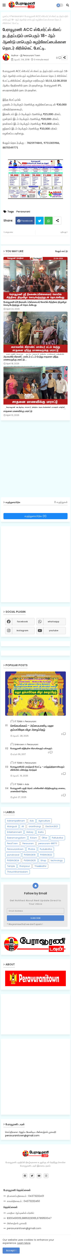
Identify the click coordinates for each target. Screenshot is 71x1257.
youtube (53, 630)
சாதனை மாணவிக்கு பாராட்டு (17, 411)
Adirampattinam (16, 820)
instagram (22, 630)
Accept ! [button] (11, 1250)
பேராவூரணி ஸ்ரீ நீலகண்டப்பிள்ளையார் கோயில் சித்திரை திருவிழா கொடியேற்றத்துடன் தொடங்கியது (35, 303)
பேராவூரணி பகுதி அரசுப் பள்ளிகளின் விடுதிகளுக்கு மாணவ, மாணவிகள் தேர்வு (37, 790)
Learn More (24, 1243)
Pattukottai (57, 837)
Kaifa (41, 832)
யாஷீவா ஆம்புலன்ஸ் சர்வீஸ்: (20, 1213)
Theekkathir (40, 866)
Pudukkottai (46, 849)
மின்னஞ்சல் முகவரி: (17, 1223)
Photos (31, 849)
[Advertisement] (35, 460)
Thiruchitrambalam (17, 871)
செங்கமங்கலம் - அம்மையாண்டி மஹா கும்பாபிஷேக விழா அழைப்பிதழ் (32, 727)
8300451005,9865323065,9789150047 (29, 1218)
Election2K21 (51, 826)
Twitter (40, 220)
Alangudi (12, 826)
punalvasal (13, 854)
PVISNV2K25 (30, 860)
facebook (22, 621)
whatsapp (53, 621)
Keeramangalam (16, 837)
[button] (67, 5)
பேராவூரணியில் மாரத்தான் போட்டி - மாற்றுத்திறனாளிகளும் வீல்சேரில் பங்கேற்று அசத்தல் (37, 768)
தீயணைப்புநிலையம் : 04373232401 (25, 1196)
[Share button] (57, 220)
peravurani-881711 (47, 843)
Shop (43, 860)
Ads (32, 820)
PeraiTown (12, 843)
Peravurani (17, 16)
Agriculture (44, 820)
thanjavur (24, 866)
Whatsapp (48, 220)
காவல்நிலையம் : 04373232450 (23, 1201)
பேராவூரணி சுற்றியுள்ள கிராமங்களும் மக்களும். (31, 748)
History (29, 832)
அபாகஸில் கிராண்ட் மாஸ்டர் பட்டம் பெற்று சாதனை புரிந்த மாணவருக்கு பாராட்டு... (30, 358)
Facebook (27, 220)
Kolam (33, 837)
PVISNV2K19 (30, 854)
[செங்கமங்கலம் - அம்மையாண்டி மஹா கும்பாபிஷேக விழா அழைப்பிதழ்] (35, 693)
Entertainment (14, 832)
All (23, 826)
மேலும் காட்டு (61, 251)
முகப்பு (6, 16)
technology (57, 860)
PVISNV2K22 (46, 854)
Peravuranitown (15, 849)
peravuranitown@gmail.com (24, 1228)
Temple (11, 866)
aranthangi (35, 826)
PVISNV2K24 (13, 860)
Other (44, 837)
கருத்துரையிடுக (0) (35, 516)
